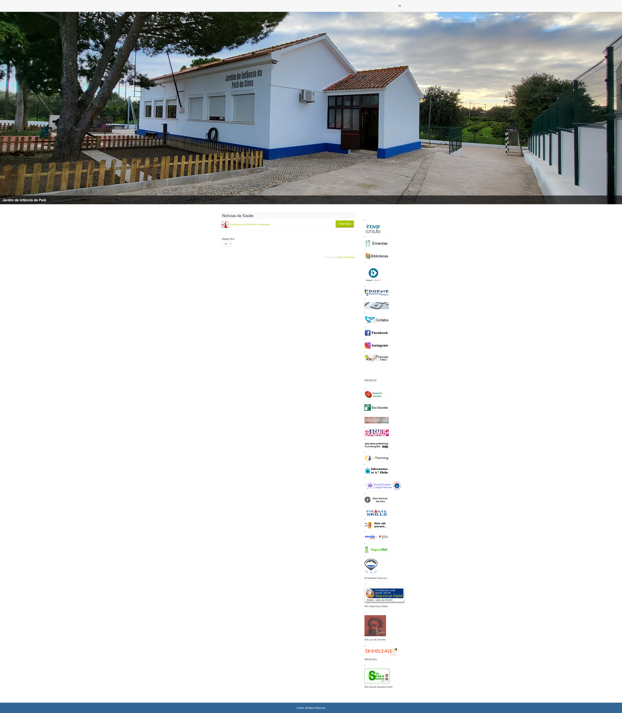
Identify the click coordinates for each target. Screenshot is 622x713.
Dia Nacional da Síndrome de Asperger (250, 224)
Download (345, 223)
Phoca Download (346, 257)
